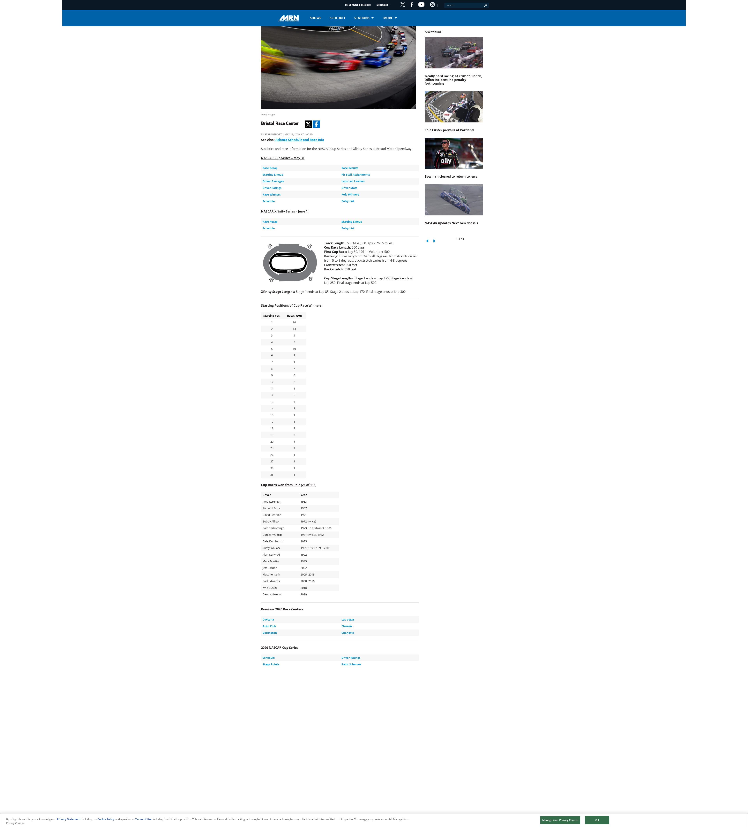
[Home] (290, 18)
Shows (315, 18)
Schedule (338, 18)
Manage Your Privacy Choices (560, 820)
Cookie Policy (106, 819)
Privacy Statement (69, 819)
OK (597, 820)
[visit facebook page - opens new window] (411, 4)
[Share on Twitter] (308, 124)
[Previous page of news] (428, 241)
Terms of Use (143, 819)
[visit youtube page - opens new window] (421, 4)
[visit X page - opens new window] (403, 4)
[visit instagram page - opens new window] (432, 4)
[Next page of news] (434, 241)
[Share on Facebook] (316, 124)
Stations (362, 18)
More (388, 18)
